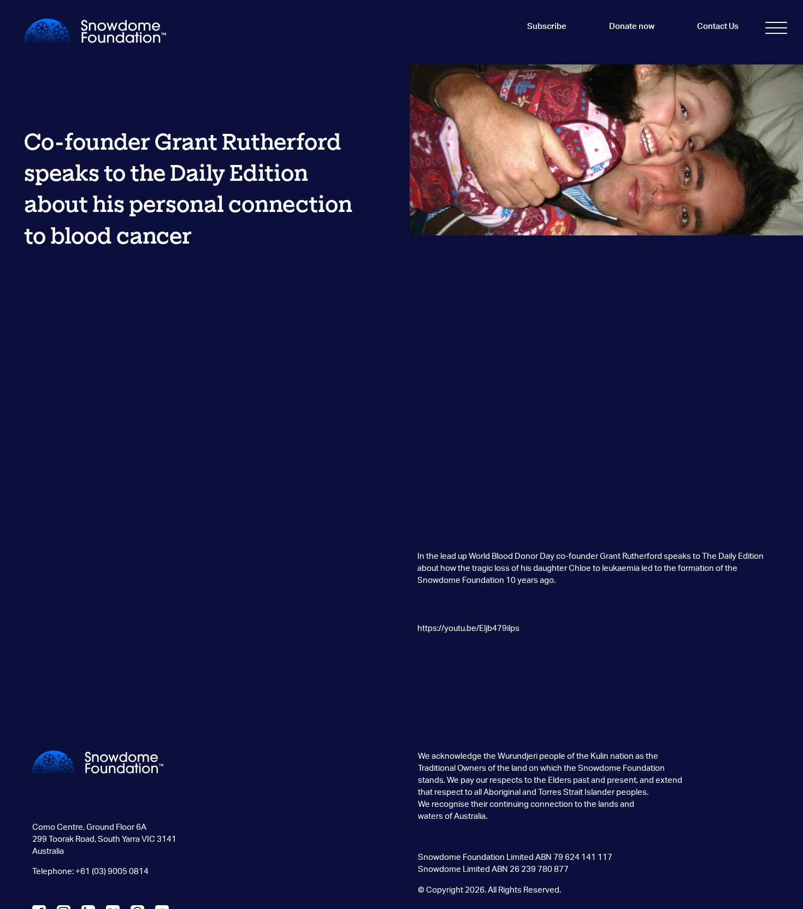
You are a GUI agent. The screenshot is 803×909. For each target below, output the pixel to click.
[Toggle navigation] (776, 30)
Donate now (631, 26)
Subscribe (546, 26)
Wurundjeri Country (68, 809)
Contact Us (718, 26)
